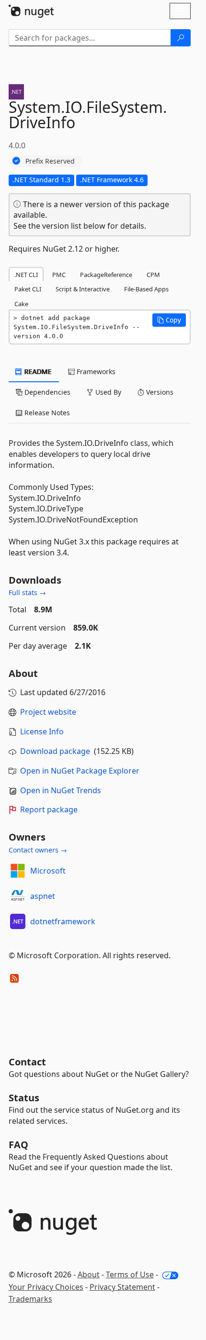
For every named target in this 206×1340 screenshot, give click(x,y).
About (89, 1274)
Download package (55, 751)
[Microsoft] (17, 870)
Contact (27, 1061)
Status (24, 1097)
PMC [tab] (59, 274)
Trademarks (30, 1299)
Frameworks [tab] (95, 371)
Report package (49, 809)
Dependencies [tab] (46, 392)
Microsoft (48, 870)
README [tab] (37, 371)
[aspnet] (17, 896)
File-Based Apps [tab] (146, 289)
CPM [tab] (153, 274)
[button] (169, 320)
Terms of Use (130, 1274)
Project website (48, 712)
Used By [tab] (107, 392)
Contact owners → (38, 849)
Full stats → (27, 592)
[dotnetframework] (17, 921)
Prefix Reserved (50, 161)
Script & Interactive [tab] (83, 289)
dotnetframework (62, 921)
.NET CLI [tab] (26, 274)
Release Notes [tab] (46, 412)
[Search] (181, 37)
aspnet (42, 896)
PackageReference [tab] (106, 274)
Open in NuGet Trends (60, 790)
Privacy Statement (122, 1287)
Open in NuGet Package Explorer (79, 770)
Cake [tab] (21, 303)
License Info (42, 731)
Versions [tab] (158, 392)
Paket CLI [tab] (27, 289)
